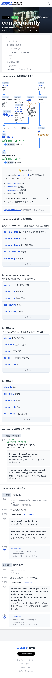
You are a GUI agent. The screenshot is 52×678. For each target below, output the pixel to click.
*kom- (5, 85)
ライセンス (26, 663)
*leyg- (40, 85)
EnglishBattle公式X (12, 210)
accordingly (29, 514)
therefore (28, 582)
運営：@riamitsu (26, 671)
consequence (13, 183)
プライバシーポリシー (26, 660)
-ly (39, 131)
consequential (13, 190)
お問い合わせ (26, 667)
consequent (7, 137)
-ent (29, 100)
